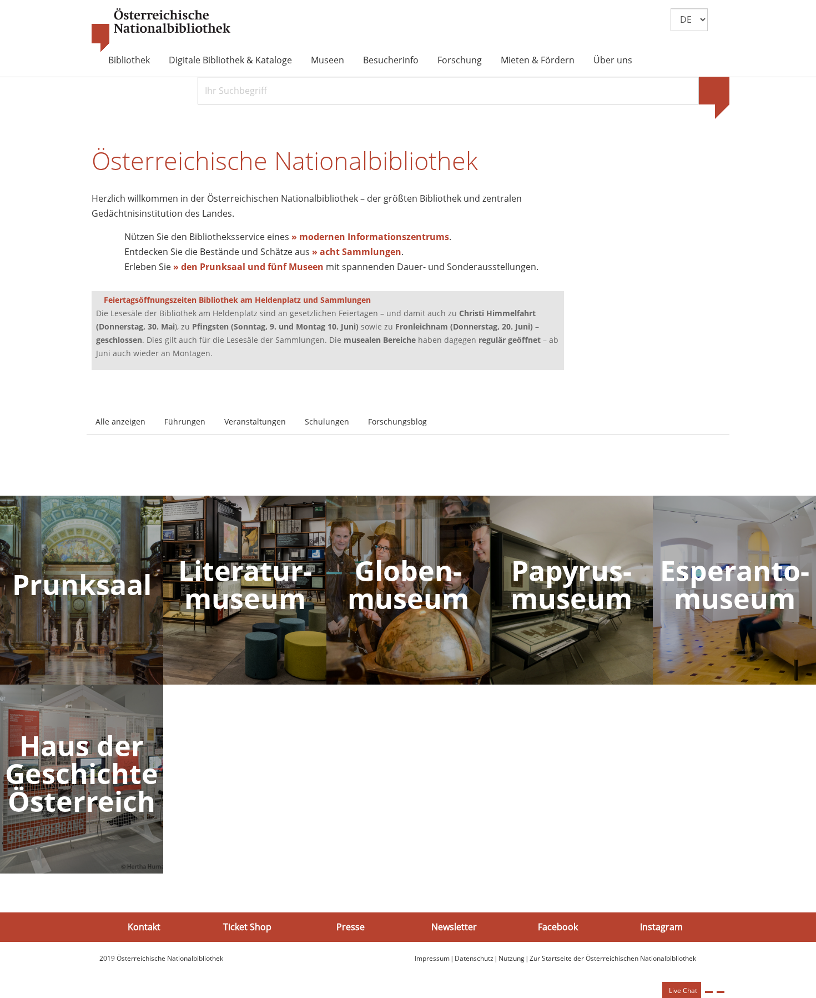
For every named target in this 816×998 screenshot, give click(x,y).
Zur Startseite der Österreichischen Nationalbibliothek (613, 958)
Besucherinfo (391, 60)
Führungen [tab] (184, 421)
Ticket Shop (247, 927)
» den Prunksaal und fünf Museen (248, 267)
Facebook (558, 927)
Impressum (432, 958)
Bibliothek (129, 60)
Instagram (661, 927)
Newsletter (454, 927)
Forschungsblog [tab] (397, 421)
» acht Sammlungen (356, 252)
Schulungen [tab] (327, 421)
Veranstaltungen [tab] (255, 421)
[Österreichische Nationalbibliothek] (161, 30)
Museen (327, 60)
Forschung (459, 60)
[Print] (709, 992)
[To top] (720, 992)
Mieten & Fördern (538, 60)
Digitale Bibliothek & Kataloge (230, 60)
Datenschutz (474, 958)
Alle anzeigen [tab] (120, 421)
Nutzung (511, 958)
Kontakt (144, 927)
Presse (350, 927)
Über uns (612, 60)
